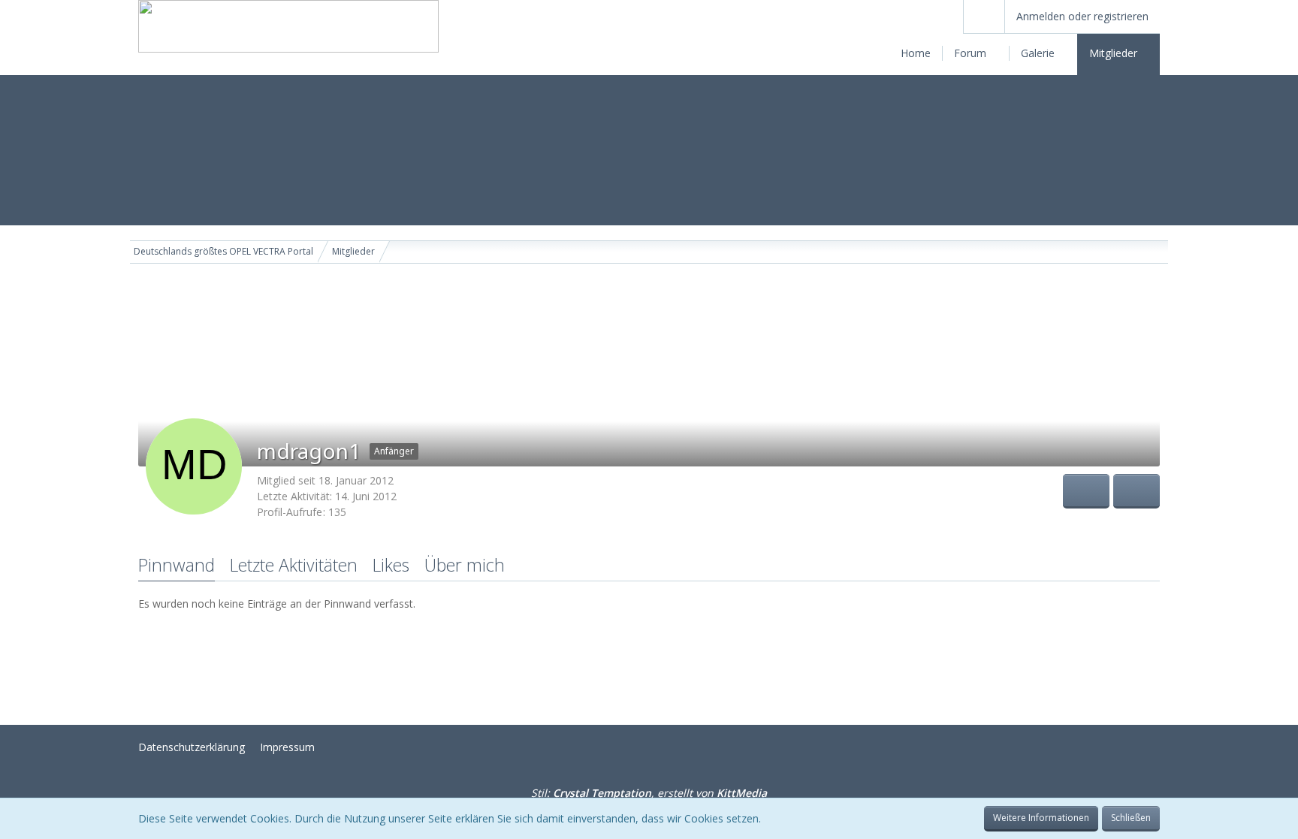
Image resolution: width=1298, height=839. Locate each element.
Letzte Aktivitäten (294, 565)
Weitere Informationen (1041, 817)
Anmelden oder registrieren (1082, 16)
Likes (391, 565)
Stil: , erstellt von (649, 793)
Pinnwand (176, 565)
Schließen (1131, 817)
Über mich (464, 565)
